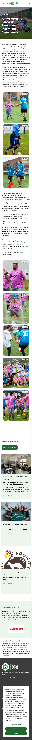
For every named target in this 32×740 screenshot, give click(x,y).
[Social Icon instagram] (3, 677)
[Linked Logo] (16, 629)
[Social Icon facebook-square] (6, 677)
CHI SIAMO (5, 684)
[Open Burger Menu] (29, 3)
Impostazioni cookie (16, 724)
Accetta (16, 729)
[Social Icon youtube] (13, 677)
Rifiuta (16, 733)
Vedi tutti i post (9, 447)
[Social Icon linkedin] (10, 677)
